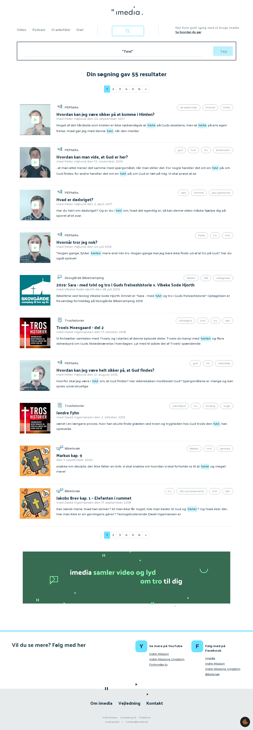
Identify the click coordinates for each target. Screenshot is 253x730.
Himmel (210, 107)
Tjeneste (225, 448)
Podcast (38, 29)
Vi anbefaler (60, 29)
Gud (180, 150)
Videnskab (224, 363)
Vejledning (129, 703)
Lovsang (210, 405)
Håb (206, 278)
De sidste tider (188, 107)
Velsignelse (223, 278)
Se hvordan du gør (188, 32)
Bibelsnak (72, 448)
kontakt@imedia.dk (137, 722)
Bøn (228, 320)
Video (21, 29)
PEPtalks (71, 107)
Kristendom (223, 150)
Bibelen (191, 278)
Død (183, 192)
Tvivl (193, 150)
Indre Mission (159, 654)
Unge (227, 405)
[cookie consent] (245, 722)
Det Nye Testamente (192, 491)
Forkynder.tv (158, 664)
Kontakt (154, 703)
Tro (206, 150)
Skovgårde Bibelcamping (84, 278)
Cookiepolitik (112, 722)
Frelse (226, 107)
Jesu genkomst (221, 192)
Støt (80, 29)
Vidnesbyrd (185, 320)
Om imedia (101, 703)
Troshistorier (74, 320)
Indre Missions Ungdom (166, 659)
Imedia (210, 658)
